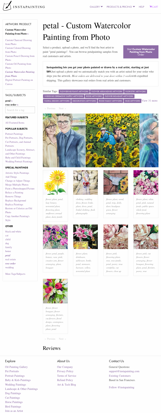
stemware (86, 264)
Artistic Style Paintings (17, 173)
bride (90, 202)
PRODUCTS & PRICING (119, 6)
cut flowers (50, 318)
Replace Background (15, 200)
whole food (141, 209)
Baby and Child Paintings (18, 157)
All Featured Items (14, 122)
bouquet (49, 267)
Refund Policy (65, 380)
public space (148, 206)
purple (61, 253)
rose (108, 260)
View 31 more (149, 100)
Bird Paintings (13, 406)
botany (53, 202)
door (108, 206)
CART (155, 6)
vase (55, 257)
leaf (47, 202)
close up (117, 271)
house (8, 251)
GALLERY (95, 6)
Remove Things (13, 196)
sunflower (50, 213)
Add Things (11, 176)
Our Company (65, 367)
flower (48, 199)
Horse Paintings (14, 402)
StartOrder (141, 51)
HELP (141, 6)
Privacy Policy (65, 371)
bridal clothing (83, 209)
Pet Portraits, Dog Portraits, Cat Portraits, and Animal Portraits (19, 141)
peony (114, 264)
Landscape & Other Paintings (21, 389)
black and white (13, 231)
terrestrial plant (53, 206)
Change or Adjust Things (17, 180)
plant (54, 199)
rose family (116, 260)
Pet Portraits (12, 371)
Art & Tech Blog (66, 384)
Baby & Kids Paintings (18, 380)
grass (108, 209)
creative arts (51, 260)
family (8, 247)
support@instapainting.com (124, 371)
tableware (80, 260)
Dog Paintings (13, 393)
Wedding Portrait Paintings (18, 161)
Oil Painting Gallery (16, 367)
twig (114, 202)
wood (121, 199)
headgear (116, 206)
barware (79, 267)
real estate (10, 259)
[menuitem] (95, 6)
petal (60, 199)
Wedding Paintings (15, 384)
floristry (151, 267)
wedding (9, 267)
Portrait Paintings (14, 134)
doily (119, 202)
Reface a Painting (14, 192)
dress (84, 206)
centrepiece (58, 321)
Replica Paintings (14, 204)
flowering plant (52, 209)
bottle (88, 260)
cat (6, 235)
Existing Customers (120, 376)
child (7, 239)
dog (7, 243)
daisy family (57, 216)
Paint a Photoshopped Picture (20, 188)
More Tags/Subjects (15, 274)
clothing (79, 199)
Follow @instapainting (121, 387)
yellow (87, 267)
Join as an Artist (14, 411)
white (151, 199)
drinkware (80, 257)
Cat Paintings (12, 397)
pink (144, 202)
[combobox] (20, 109)
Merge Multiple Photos (16, 184)
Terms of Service (66, 376)
